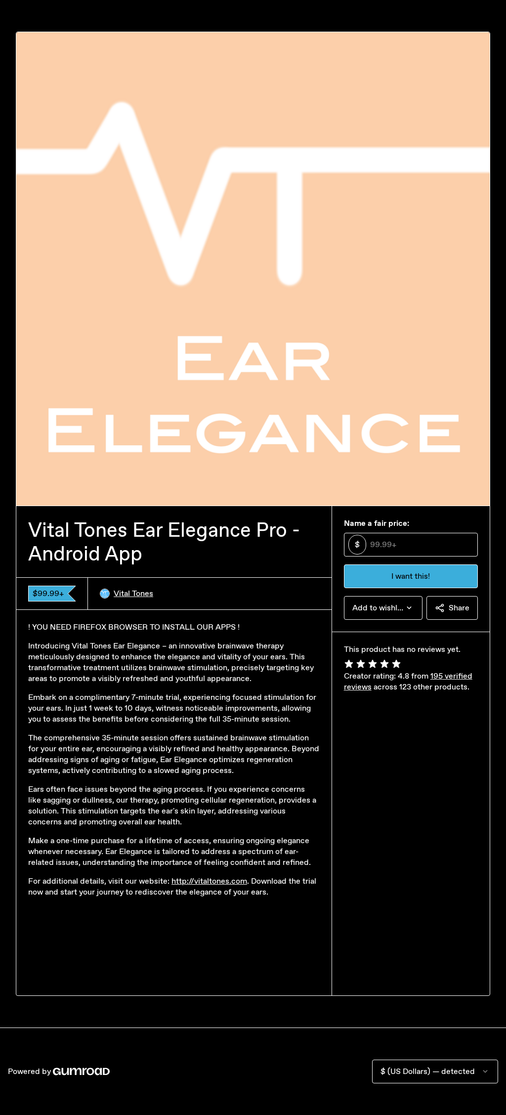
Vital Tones (133, 593)
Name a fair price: (376, 523)
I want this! (410, 576)
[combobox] (383, 608)
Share (459, 607)
